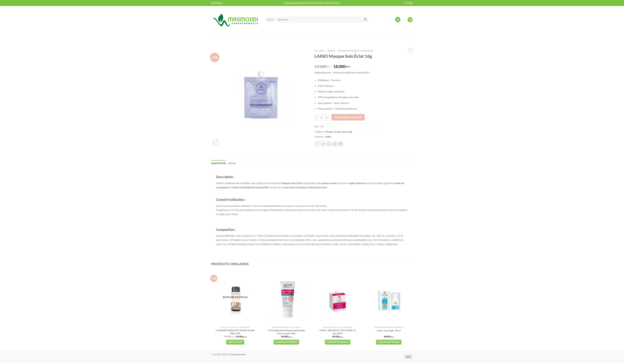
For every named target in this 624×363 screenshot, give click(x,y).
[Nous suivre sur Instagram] (408, 3)
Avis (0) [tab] (232, 163)
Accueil (319, 50)
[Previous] (211, 310)
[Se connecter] (397, 19)
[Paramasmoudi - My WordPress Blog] (235, 19)
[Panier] (410, 19)
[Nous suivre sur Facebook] (405, 3)
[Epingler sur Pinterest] (335, 144)
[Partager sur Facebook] (317, 144)
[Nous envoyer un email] (411, 3)
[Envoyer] (365, 19)
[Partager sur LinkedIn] (341, 144)
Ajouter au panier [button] (286, 342)
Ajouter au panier (348, 117)
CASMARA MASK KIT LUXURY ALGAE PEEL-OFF (235, 332)
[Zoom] (215, 142)
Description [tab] (218, 163)
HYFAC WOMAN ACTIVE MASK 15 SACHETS (337, 332)
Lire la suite (235, 342)
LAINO (328, 136)
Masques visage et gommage (355, 50)
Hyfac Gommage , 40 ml (389, 330)
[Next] (412, 310)
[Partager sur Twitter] (323, 144)
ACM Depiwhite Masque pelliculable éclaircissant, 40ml (286, 332)
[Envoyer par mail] (329, 144)
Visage (331, 50)
